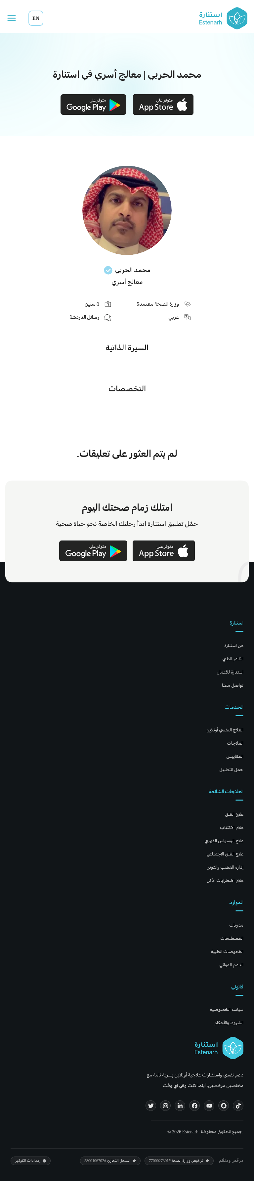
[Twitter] (151, 1105)
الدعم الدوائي (231, 965)
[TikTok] (238, 1105)
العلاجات (235, 743)
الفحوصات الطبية (227, 951)
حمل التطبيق (231, 769)
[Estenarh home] (219, 1048)
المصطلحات (231, 938)
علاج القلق (234, 814)
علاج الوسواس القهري (223, 841)
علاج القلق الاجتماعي (224, 854)
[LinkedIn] (180, 1105)
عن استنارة (233, 645)
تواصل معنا (232, 685)
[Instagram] (165, 1105)
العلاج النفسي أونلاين (224, 730)
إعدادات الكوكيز (27, 1160)
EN (35, 18)
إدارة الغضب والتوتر (225, 867)
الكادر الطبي (232, 659)
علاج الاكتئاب (231, 827)
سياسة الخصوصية (226, 1009)
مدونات (236, 925)
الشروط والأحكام (228, 1023)
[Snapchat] (223, 1105)
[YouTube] (209, 1105)
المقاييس (234, 756)
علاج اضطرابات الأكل (225, 880)
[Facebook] (194, 1105)
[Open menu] (12, 18)
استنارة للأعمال (230, 672)
